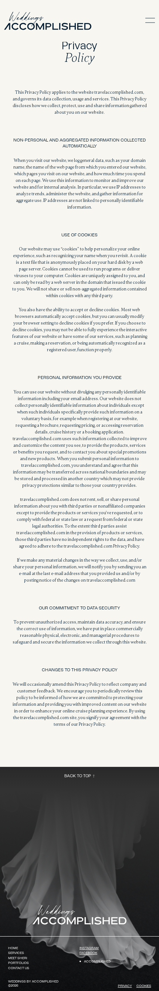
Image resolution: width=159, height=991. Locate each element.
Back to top (77, 776)
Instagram (89, 948)
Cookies (143, 986)
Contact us (18, 968)
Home (13, 948)
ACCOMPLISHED (97, 961)
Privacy (125, 986)
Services (16, 953)
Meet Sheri (17, 958)
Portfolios (18, 963)
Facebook (88, 953)
